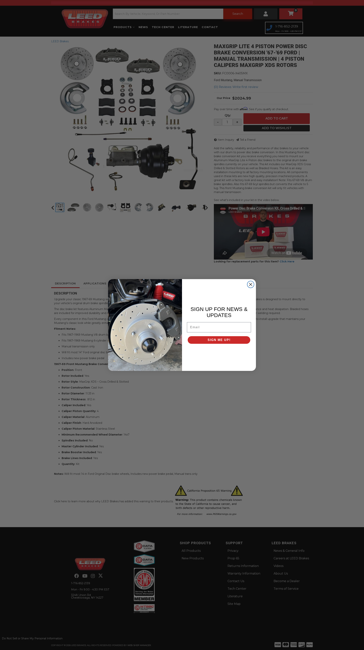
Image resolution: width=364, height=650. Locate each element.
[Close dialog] (250, 284)
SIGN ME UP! (219, 339)
